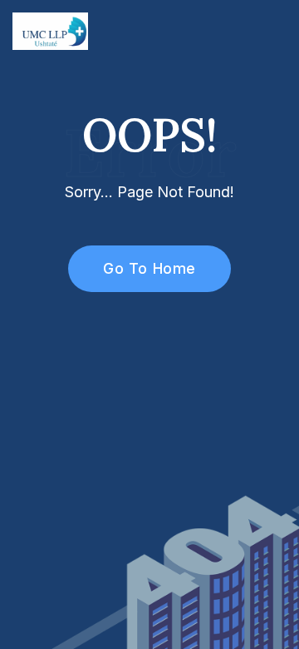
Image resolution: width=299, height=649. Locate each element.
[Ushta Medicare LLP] (50, 30)
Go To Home (149, 268)
